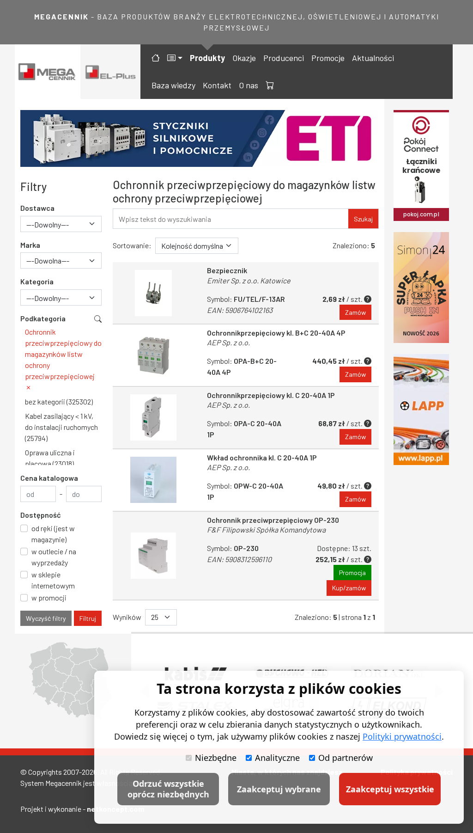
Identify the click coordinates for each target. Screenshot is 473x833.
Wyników (127, 616)
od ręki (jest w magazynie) (53, 534)
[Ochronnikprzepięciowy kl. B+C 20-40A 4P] (153, 355)
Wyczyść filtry (46, 618)
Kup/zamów (349, 588)
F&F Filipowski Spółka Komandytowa (266, 529)
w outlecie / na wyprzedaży (53, 557)
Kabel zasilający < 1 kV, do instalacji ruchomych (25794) (61, 426)
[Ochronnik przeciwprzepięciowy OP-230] (153, 555)
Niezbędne (215, 757)
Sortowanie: (132, 245)
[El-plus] (110, 71)
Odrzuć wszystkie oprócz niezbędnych (168, 789)
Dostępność (40, 514)
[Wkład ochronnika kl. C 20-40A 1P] (153, 480)
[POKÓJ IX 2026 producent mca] (421, 165)
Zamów (355, 312)
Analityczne (277, 757)
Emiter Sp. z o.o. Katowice (249, 280)
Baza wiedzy (173, 85)
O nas (248, 85)
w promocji (49, 597)
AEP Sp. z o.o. (228, 342)
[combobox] (61, 224)
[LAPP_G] (421, 409)
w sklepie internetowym (53, 580)
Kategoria (37, 281)
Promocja (352, 572)
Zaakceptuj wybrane (279, 789)
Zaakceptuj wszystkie (390, 789)
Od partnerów (345, 757)
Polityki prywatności (402, 736)
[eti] (199, 138)
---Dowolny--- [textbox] (47, 224)
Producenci (283, 58)
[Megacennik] (47, 71)
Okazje (244, 58)
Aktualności (373, 58)
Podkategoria (43, 318)
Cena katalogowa (49, 477)
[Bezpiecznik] (153, 293)
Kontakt (217, 85)
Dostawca (37, 207)
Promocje (328, 58)
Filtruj (87, 618)
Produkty (207, 58)
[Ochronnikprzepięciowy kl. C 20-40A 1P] (153, 418)
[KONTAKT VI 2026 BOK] (421, 287)
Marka (30, 244)
